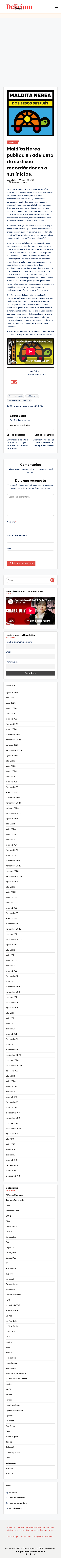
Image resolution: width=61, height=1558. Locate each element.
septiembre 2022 (14, 939)
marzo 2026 (11, 719)
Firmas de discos (13, 1294)
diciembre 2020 (13, 1049)
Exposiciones (12, 1284)
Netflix (9, 1389)
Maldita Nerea (32, 396)
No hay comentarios (19, 182)
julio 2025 (10, 761)
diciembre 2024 (13, 797)
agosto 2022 (12, 944)
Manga (9, 1347)
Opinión (9, 1415)
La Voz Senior (12, 1326)
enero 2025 (11, 792)
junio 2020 (11, 1081)
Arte (8, 1205)
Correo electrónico (17, 535)
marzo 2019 (11, 1160)
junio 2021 (10, 1018)
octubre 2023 (12, 871)
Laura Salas (18, 415)
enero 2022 (11, 981)
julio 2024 (10, 823)
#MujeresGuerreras (14, 1195)
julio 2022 (10, 950)
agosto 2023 (12, 881)
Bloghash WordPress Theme (30, 1551)
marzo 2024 (11, 845)
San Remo (10, 1426)
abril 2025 (10, 776)
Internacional (12, 1310)
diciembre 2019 (13, 1112)
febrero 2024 (12, 850)
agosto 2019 (12, 1133)
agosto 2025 (12, 755)
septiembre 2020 (14, 1065)
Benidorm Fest (12, 1210)
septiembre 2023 (14, 876)
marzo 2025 (11, 781)
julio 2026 (10, 697)
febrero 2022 (12, 976)
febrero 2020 (12, 1102)
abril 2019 (10, 1155)
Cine (8, 1221)
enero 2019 (11, 1170)
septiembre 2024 (14, 813)
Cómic (9, 1231)
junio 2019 (10, 1144)
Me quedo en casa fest (16, 1378)
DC (7, 1242)
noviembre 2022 (13, 929)
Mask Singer (11, 1363)
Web (9, 548)
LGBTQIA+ (10, 1331)
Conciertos (11, 1237)
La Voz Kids (11, 1321)
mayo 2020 (11, 1086)
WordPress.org (15, 1508)
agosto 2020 (12, 1070)
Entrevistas (11, 1268)
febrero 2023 (12, 913)
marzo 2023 (11, 908)
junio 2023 (11, 892)
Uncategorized (13, 1452)
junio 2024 (11, 829)
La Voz (9, 1316)
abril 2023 (10, 902)
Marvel (9, 1352)
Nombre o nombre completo (19, 642)
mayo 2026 (11, 708)
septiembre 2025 (14, 750)
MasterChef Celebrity (16, 1373)
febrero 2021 (12, 1039)
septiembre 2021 (13, 1002)
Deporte (10, 1247)
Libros (8, 1336)
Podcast (10, 1420)
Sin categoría (12, 1436)
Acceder (13, 1492)
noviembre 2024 (13, 803)
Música (12, 142)
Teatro (9, 1442)
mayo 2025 (11, 771)
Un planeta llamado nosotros (19, 400)
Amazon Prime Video (15, 1200)
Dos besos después (16, 396)
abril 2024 (11, 839)
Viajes (8, 1457)
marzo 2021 (11, 1034)
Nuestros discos (13, 1405)
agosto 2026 (12, 692)
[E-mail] (12, 382)
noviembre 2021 (13, 992)
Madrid (9, 1342)
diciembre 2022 (13, 923)
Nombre (11, 522)
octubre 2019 (12, 1123)
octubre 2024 (12, 808)
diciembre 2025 (13, 734)
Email (8, 652)
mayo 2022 (11, 960)
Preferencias (12, 662)
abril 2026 (10, 713)
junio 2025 (11, 766)
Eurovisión (10, 1279)
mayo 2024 (11, 834)
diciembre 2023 (13, 860)
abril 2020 (10, 1091)
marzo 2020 (11, 1097)
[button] (20, 425)
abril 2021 (10, 1028)
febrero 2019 (12, 1165)
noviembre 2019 (13, 1118)
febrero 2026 (12, 724)
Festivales (10, 1289)
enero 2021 (11, 1044)
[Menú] (56, 6)
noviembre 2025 (13, 739)
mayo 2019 (11, 1149)
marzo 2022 (11, 971)
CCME (8, 1216)
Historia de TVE (13, 1305)
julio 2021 (10, 1013)
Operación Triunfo (14, 1410)
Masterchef (11, 1368)
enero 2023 (11, 918)
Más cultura (11, 1358)
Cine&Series (11, 1226)
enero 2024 (11, 855)
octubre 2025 (12, 745)
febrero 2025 (12, 787)
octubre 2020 (12, 1060)
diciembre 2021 (13, 986)
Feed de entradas (17, 1497)
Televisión (10, 1447)
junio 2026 (11, 703)
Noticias (9, 1394)
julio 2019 (10, 1139)
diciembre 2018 (13, 1176)
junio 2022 (11, 955)
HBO (8, 1300)
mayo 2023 (11, 897)
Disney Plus (11, 1252)
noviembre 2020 (13, 1055)
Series (8, 1431)
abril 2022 (10, 965)
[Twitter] (15, 382)
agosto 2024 (12, 818)
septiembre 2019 (13, 1128)
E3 (7, 1263)
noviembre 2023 (13, 865)
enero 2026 (11, 729)
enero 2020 (11, 1107)
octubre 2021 (12, 997)
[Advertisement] (30, 49)
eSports (9, 1274)
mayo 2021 (11, 1023)
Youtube (9, 1468)
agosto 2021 (12, 1007)
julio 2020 (10, 1076)
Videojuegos (11, 1463)
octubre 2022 (12, 934)
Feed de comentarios (19, 1503)
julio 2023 (10, 887)
